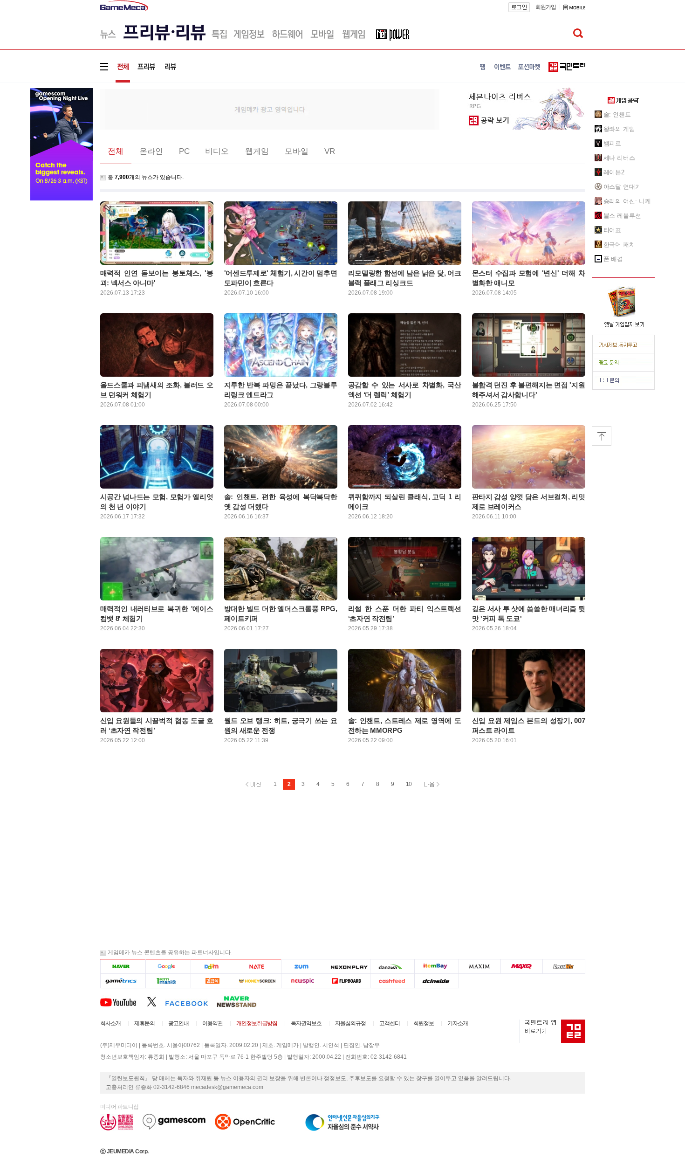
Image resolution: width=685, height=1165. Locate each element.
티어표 (612, 230)
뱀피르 (612, 143)
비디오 (217, 151)
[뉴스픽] (303, 981)
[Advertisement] (269, 109)
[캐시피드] (392, 981)
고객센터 (389, 1023)
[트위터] (156, 1001)
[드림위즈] (564, 966)
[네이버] (122, 966)
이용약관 (212, 1023)
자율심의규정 (350, 1023)
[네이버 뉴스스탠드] (241, 1001)
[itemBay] (437, 966)
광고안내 (178, 1023)
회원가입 (545, 7)
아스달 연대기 (622, 186)
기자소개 (457, 1023)
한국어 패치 (619, 244)
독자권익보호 (306, 1023)
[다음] (213, 966)
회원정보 (423, 1023)
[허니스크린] (258, 981)
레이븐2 (614, 172)
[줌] (303, 966)
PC (184, 151)
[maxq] (522, 966)
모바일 (296, 151)
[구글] (168, 966)
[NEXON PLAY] (348, 966)
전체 (115, 151)
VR (329, 151)
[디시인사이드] (437, 981)
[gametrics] (122, 981)
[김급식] (213, 981)
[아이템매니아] (168, 981)
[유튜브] (123, 1001)
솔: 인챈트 (617, 114)
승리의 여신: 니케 (627, 201)
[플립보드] (348, 981)
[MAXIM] (480, 966)
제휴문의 (144, 1023)
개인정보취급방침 (256, 1023)
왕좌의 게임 (619, 128)
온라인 (151, 151)
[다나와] (392, 966)
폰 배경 (613, 258)
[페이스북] (191, 1001)
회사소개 (110, 1023)
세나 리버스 (619, 157)
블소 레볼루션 (622, 215)
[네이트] (258, 966)
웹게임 (257, 151)
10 (408, 784)
